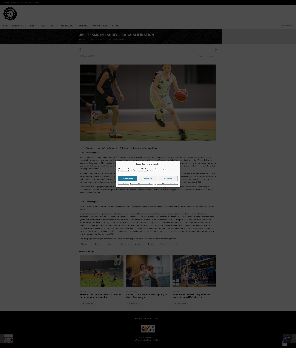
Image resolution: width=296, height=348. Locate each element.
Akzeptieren (128, 179)
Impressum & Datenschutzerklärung (141, 184)
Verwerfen (148, 179)
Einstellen (168, 179)
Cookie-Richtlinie (123, 184)
